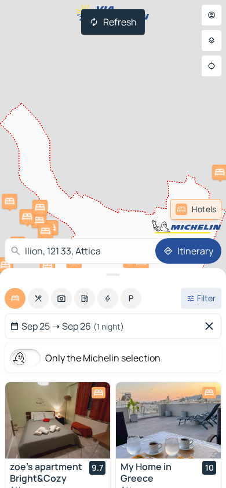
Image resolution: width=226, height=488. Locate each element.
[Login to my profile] (211, 15)
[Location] (211, 66)
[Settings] (211, 40)
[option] (15, 298)
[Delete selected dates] (211, 326)
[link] (195, 209)
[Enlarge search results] (113, 274)
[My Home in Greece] (168, 420)
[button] (9, 201)
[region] (57, 420)
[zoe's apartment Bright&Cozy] (57, 420)
